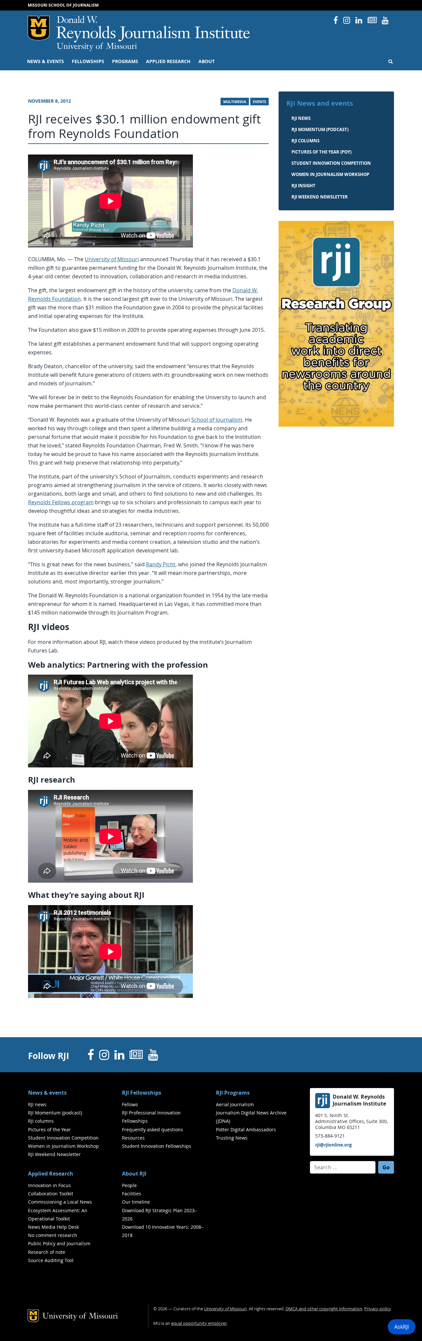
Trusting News (232, 1138)
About (206, 61)
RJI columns (305, 141)
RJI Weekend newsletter (319, 197)
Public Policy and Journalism (59, 1243)
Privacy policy (377, 1309)
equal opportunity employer (199, 1323)
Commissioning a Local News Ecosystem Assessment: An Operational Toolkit (60, 1210)
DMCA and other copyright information (324, 1309)
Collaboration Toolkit (50, 1193)
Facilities (131, 1193)
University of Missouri (97, 47)
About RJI (134, 1173)
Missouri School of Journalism (63, 5)
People (129, 1185)
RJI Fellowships (141, 1092)
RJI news (301, 118)
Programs (125, 61)
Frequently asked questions (152, 1129)
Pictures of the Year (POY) (321, 152)
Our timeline (136, 1202)
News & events (45, 61)
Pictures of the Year (49, 1129)
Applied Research (168, 61)
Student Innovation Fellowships (156, 1146)
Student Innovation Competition (331, 163)
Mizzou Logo (38, 28)
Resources (133, 1138)
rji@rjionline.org (333, 1145)
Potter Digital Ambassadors (246, 1129)
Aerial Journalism (235, 1104)
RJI (153, 29)
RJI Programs (233, 1092)
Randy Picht (160, 564)
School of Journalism (216, 419)
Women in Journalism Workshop (330, 174)
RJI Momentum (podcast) (319, 129)
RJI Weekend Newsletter (54, 1154)
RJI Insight (303, 186)
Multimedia (234, 101)
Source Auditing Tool (51, 1260)
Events (259, 101)
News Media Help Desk (53, 1227)
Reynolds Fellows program (61, 502)
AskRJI (401, 1326)
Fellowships (88, 61)
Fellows (130, 1104)
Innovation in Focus (49, 1185)
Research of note (46, 1252)
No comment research (52, 1235)
